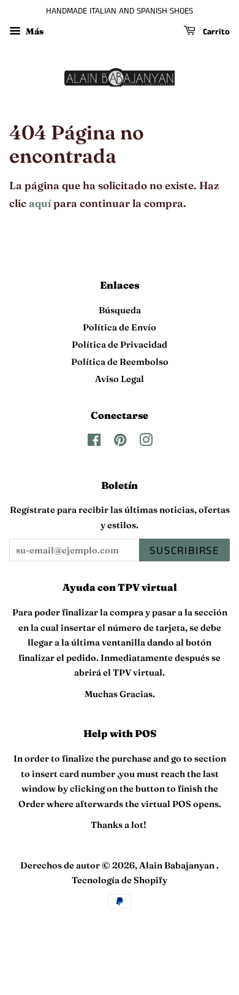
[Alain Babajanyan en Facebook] (94, 442)
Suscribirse (184, 551)
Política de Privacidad (119, 344)
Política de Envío (119, 327)
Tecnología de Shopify (119, 880)
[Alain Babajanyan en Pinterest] (120, 442)
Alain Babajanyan (177, 865)
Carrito (215, 32)
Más (34, 31)
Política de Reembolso (120, 361)
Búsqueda (120, 310)
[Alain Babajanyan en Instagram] (146, 442)
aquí (40, 203)
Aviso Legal (119, 378)
